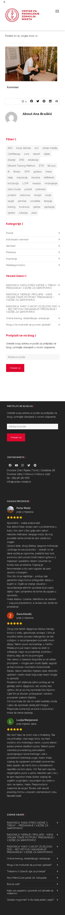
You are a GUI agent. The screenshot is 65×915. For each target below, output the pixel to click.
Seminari (11, 246)
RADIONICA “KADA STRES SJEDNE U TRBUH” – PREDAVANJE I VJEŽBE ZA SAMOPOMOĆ (32, 286)
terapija (48, 201)
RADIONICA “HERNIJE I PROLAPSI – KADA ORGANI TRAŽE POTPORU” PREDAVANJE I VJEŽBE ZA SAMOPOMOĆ (29, 297)
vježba (36, 207)
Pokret (9, 233)
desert (36, 154)
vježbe (11, 212)
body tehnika (23, 148)
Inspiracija (11, 258)
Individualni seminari (17, 239)
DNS (21, 159)
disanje (11, 159)
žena (34, 212)
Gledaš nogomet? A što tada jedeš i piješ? (30, 899)
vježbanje (49, 207)
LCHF (25, 183)
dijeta (47, 154)
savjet (11, 201)
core (26, 154)
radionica (25, 195)
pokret (28, 189)
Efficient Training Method (21, 165)
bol (36, 148)
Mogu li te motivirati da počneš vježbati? (28, 324)
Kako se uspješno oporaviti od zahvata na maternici (30, 892)
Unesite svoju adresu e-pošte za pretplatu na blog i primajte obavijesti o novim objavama (31, 345)
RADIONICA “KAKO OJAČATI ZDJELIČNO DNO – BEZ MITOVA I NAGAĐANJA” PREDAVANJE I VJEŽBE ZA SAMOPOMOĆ (32, 309)
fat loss (52, 165)
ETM (41, 165)
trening (11, 207)
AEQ (10, 148)
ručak (48, 195)
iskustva (35, 177)
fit (9, 171)
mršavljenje (51, 183)
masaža (36, 183)
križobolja (13, 183)
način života (14, 189)
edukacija (33, 159)
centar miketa (49, 148)
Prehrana (11, 252)
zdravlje (23, 212)
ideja (10, 177)
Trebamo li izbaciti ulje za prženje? (26, 871)
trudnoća (24, 207)
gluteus (37, 171)
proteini (12, 195)
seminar (22, 201)
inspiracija (22, 177)
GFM (27, 171)
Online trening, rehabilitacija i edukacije (27, 318)
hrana (49, 171)
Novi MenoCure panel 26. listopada (26, 877)
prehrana (40, 189)
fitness (16, 171)
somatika (35, 201)
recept (37, 195)
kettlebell (49, 177)
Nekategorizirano (15, 265)
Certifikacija (14, 154)
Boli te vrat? (13, 884)
